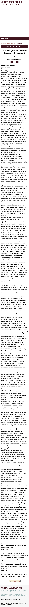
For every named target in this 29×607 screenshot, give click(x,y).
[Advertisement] (14, 21)
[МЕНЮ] (2, 39)
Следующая (16, 581)
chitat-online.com (11, 3)
